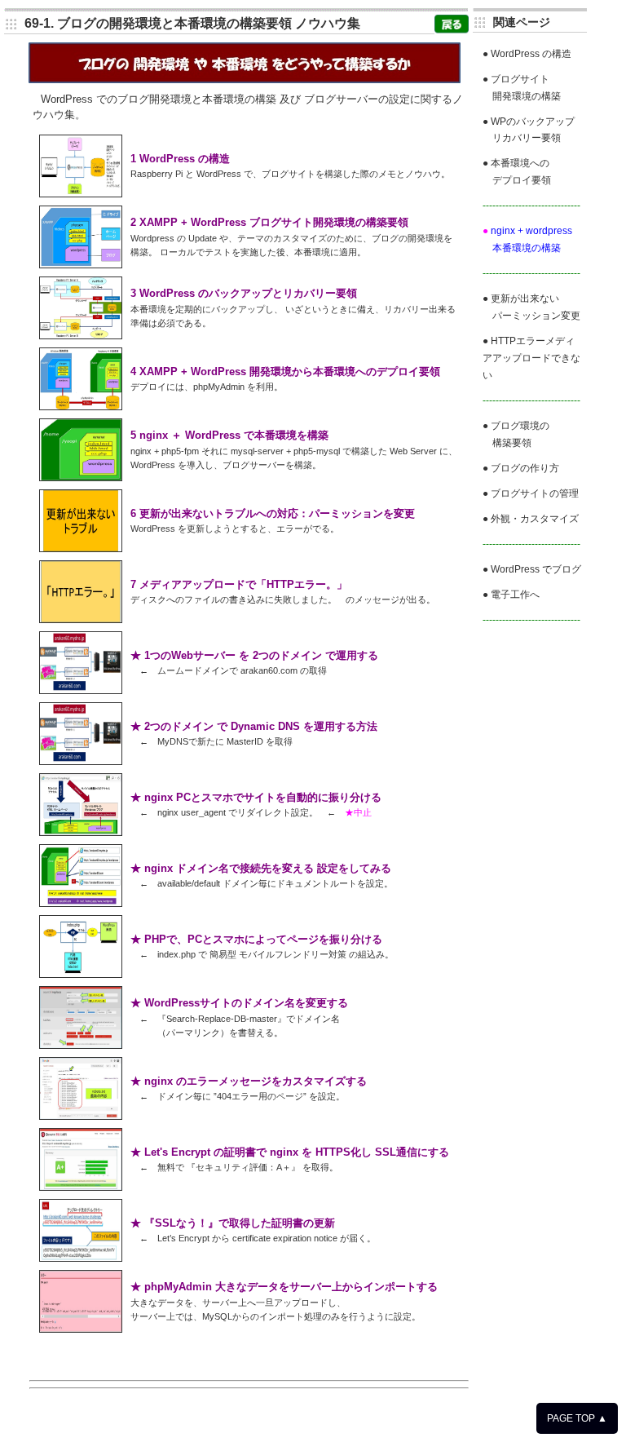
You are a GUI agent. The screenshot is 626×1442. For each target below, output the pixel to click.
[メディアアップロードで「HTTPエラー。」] (80, 619)
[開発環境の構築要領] (80, 265)
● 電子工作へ (511, 594)
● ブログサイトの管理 (531, 493)
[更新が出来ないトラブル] (80, 548)
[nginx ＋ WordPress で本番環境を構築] (80, 477)
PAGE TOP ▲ (577, 1418)
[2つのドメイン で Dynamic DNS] (80, 761)
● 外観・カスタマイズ (531, 518)
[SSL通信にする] (80, 1187)
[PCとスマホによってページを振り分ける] (80, 974)
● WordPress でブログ (532, 569)
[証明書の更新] (80, 1258)
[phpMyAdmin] (80, 1329)
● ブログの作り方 (521, 467)
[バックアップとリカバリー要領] (80, 336)
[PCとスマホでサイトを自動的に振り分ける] (80, 832)
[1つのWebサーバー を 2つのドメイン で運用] (80, 690)
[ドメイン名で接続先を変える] (80, 903)
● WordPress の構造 (527, 53)
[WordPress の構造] (80, 194)
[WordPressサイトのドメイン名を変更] (80, 1045)
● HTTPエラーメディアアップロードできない (531, 357)
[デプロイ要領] (80, 406)
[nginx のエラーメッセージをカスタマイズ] (80, 1116)
